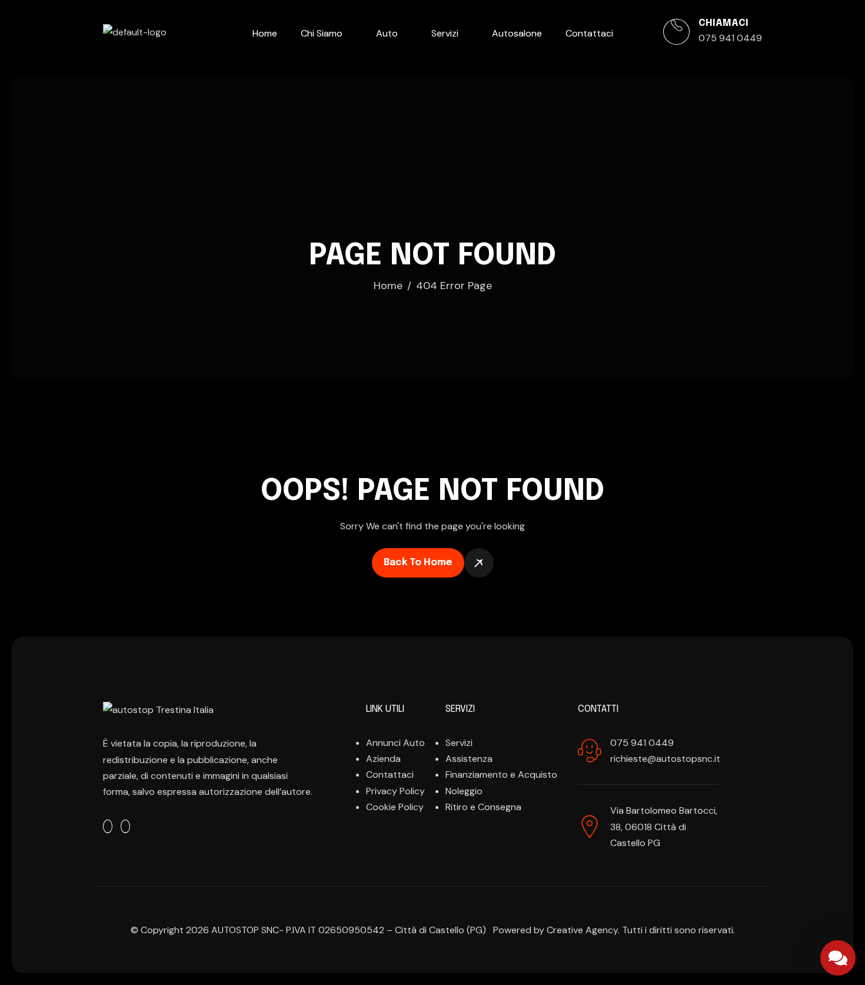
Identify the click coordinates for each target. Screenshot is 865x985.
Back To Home (418, 563)
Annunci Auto (395, 743)
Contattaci (589, 33)
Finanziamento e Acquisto (501, 774)
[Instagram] (125, 826)
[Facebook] (107, 826)
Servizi (444, 33)
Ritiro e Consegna (483, 807)
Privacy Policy (395, 791)
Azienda (383, 758)
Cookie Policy (395, 807)
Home (264, 33)
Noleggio (464, 791)
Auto (387, 33)
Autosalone (517, 33)
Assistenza (469, 758)
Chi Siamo (321, 33)
